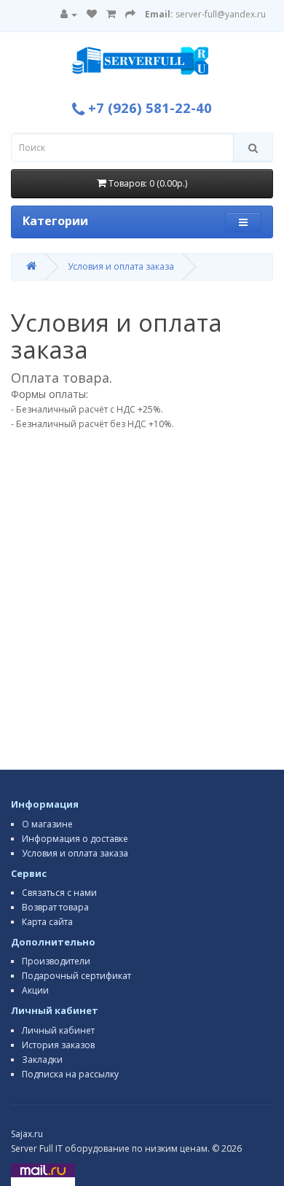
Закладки (42, 1059)
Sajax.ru (27, 1134)
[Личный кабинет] (68, 14)
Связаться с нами (59, 892)
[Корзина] (111, 14)
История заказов (58, 1045)
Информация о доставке (75, 838)
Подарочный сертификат (76, 976)
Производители (56, 961)
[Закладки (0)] (92, 14)
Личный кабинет (58, 1030)
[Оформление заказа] (130, 14)
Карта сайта (47, 922)
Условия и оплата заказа (121, 266)
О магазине (47, 824)
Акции (35, 990)
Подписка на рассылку (70, 1074)
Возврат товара (55, 907)
